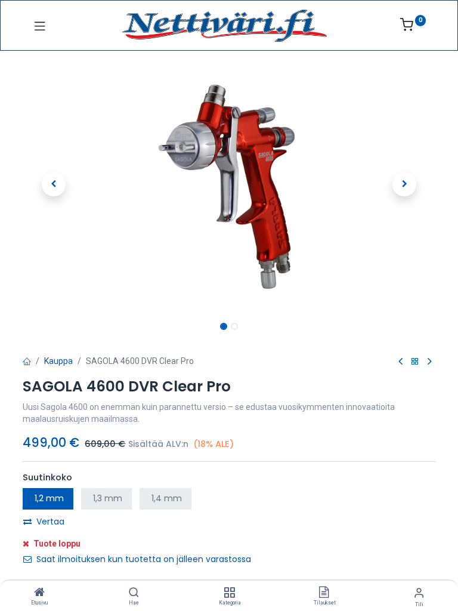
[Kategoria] (229, 593)
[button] (54, 184)
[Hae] (134, 593)
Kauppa (58, 361)
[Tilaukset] (324, 593)
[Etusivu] (39, 593)
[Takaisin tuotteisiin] (415, 362)
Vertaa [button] (50, 521)
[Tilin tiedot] (419, 593)
